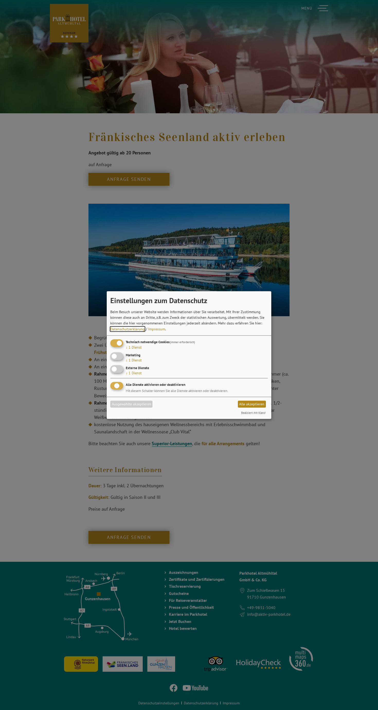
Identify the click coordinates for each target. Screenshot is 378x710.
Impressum (156, 328)
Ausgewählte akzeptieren (131, 404)
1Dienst (134, 347)
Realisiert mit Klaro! (253, 412)
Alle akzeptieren (251, 404)
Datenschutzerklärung (127, 328)
